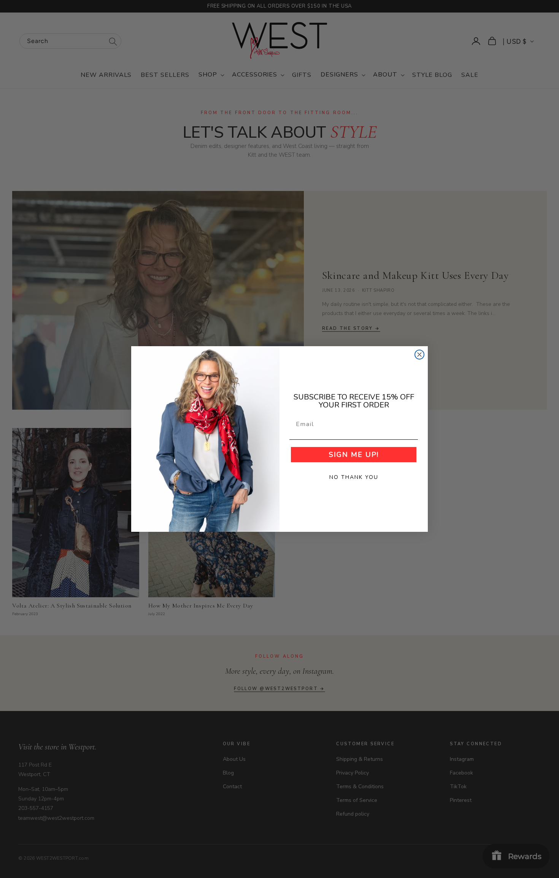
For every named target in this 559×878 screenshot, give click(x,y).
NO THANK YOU (353, 477)
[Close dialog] (419, 354)
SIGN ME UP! (354, 454)
